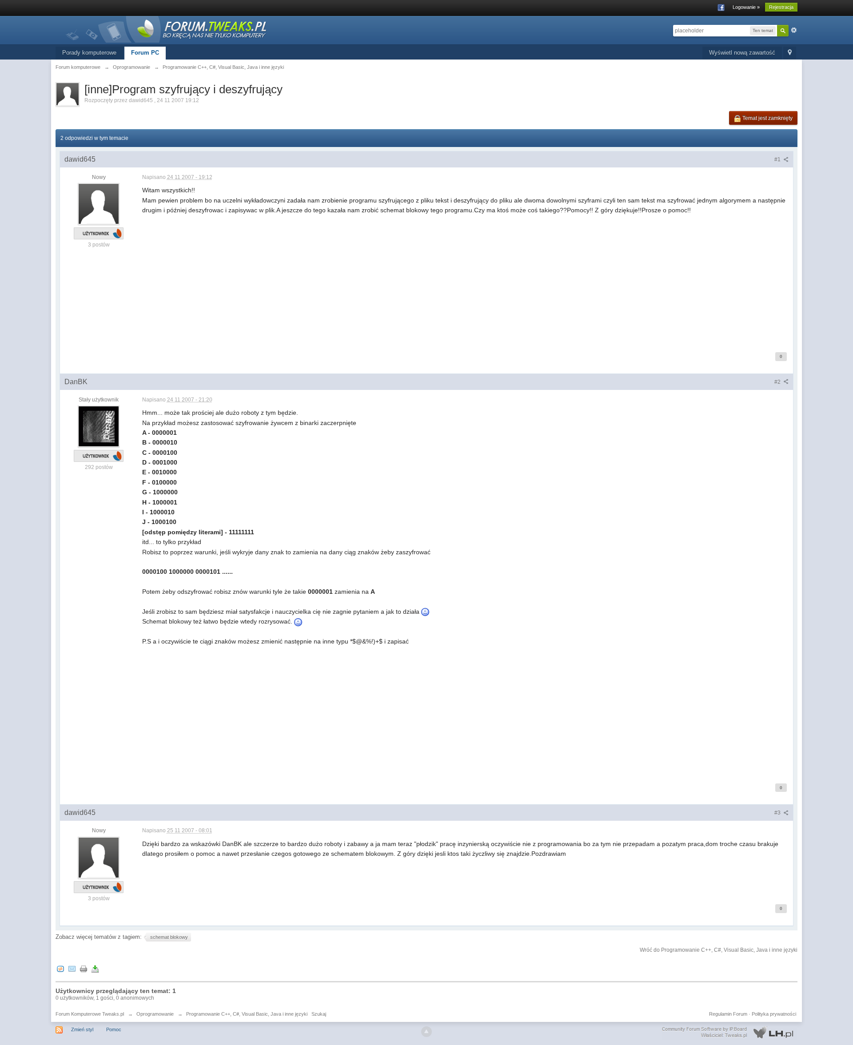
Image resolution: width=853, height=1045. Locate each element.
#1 (778, 159)
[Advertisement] (408, 277)
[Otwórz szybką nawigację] (789, 53)
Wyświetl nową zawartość (742, 52)
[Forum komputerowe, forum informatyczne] (167, 28)
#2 (778, 382)
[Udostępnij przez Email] (72, 968)
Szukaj (318, 1014)
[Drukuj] (83, 968)
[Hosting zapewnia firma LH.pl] (729, 1032)
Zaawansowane (793, 30)
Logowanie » (746, 7)
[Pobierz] (95, 968)
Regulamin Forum (728, 1014)
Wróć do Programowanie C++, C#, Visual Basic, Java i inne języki (718, 950)
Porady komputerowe (89, 52)
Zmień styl (82, 1029)
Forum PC (145, 52)
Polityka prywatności (774, 1014)
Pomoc (113, 1029)
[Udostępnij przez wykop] (60, 968)
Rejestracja (781, 7)
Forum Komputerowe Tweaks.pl (90, 1014)
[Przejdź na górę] (426, 1031)
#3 (778, 813)
